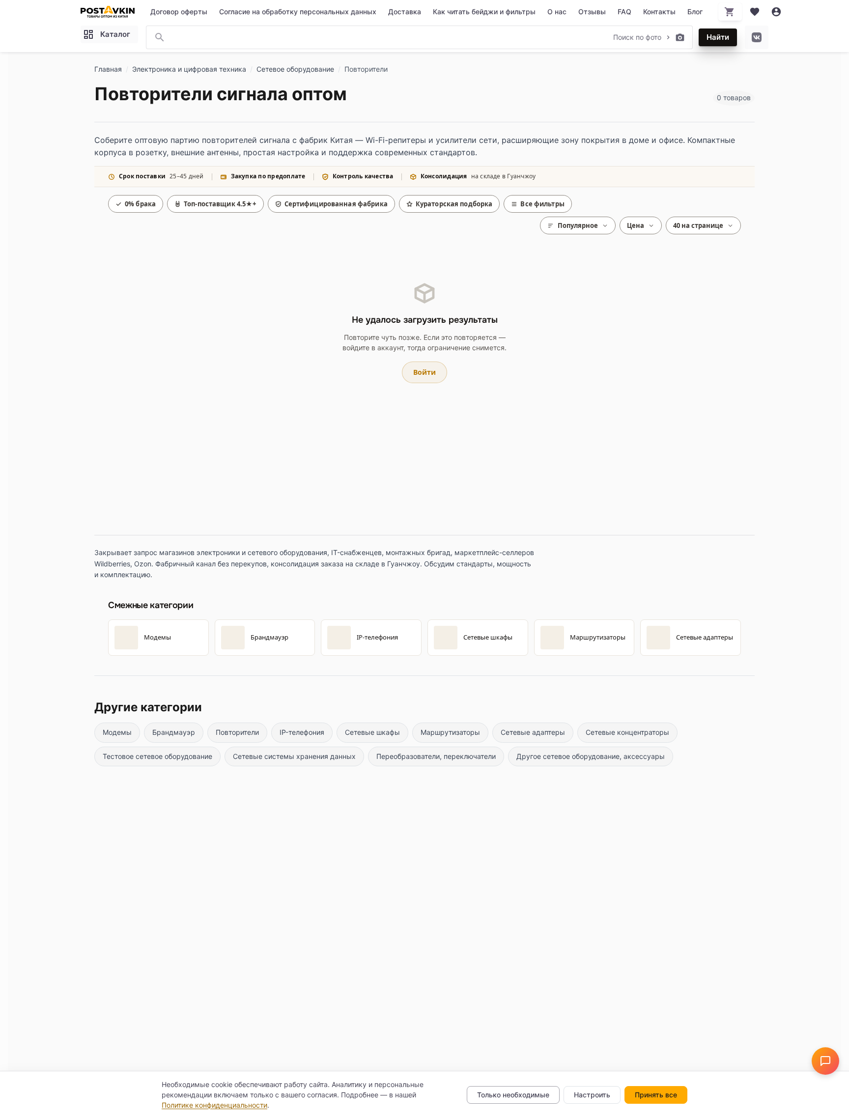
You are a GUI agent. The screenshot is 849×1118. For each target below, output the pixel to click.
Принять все (656, 1094)
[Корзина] (730, 12)
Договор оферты (178, 11)
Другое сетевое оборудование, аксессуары (590, 756)
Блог (695, 11)
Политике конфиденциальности (214, 1105)
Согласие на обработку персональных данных (297, 11)
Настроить (592, 1094)
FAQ (624, 11)
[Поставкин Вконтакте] (756, 37)
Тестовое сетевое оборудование (157, 756)
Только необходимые (513, 1094)
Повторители (237, 732)
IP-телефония (302, 732)
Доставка (404, 11)
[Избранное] (755, 12)
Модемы (117, 732)
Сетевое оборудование (295, 69)
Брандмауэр (173, 732)
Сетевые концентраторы (627, 732)
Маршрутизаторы (450, 732)
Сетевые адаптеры (533, 732)
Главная (108, 69)
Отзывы (592, 11)
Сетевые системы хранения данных (294, 756)
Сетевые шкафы (372, 732)
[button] (825, 1061)
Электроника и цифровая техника (189, 69)
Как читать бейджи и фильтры (484, 11)
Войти (424, 372)
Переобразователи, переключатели (436, 756)
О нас (556, 11)
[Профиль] (776, 12)
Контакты (659, 11)
